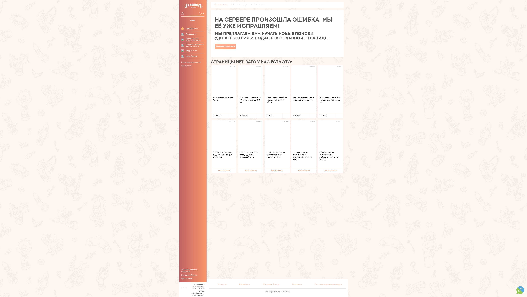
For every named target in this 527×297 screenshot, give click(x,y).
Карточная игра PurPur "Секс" (223, 98)
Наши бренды (191, 56)
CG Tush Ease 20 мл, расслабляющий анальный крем (276, 154)
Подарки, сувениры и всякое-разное (195, 45)
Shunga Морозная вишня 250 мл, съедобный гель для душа (302, 156)
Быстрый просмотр (224, 79)
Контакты (222, 284)
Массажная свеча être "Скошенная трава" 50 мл (330, 99)
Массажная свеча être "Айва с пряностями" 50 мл (277, 99)
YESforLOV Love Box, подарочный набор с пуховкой (222, 154)
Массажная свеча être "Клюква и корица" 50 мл (250, 99)
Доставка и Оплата (189, 275)
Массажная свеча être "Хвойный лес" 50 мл (303, 98)
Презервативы (192, 29)
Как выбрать (244, 284)
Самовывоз (297, 284)
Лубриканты (191, 34)
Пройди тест (186, 66)
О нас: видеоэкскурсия (191, 62)
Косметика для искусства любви (193, 40)
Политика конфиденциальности (328, 284)
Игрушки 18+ (191, 51)
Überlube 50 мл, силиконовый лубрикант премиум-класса (329, 156)
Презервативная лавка (225, 46)
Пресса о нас (186, 279)
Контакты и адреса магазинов (189, 270)
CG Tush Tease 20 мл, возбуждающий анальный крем (250, 154)
